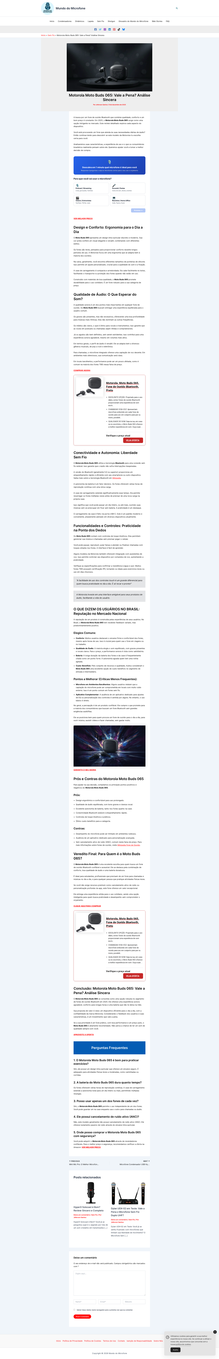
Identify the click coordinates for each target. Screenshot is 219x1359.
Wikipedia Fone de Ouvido (128, 845)
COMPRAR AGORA (82, 370)
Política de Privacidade (72, 1341)
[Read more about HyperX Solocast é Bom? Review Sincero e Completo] (91, 1192)
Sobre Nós (158, 1341)
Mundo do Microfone (70, 8)
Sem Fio (100, 21)
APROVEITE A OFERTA (84, 1034)
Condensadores (65, 21)
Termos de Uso (109, 1341)
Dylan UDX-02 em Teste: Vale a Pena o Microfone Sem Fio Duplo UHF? (128, 1212)
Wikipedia (116, 478)
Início (52, 21)
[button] (177, 8)
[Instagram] (105, 29)
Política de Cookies (92, 1341)
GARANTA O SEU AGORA (85, 770)
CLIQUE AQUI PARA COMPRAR (87, 906)
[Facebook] (95, 29)
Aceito (175, 1350)
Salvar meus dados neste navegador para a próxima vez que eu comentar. (105, 1310)
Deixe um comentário (82, 1215)
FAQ (167, 21)
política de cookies (183, 1344)
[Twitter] (100, 29)
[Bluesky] (123, 29)
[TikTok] (119, 29)
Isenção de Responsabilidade (139, 1341)
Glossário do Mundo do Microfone (133, 21)
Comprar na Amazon (133, 440)
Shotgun (111, 21)
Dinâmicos (79, 21)
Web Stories (157, 21)
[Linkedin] (109, 29)
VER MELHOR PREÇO (83, 218)
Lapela (91, 21)
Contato (121, 1341)
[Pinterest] (114, 29)
